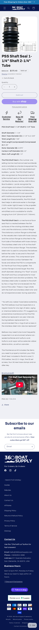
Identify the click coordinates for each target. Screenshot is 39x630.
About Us (7, 495)
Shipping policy (27, 622)
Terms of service (14, 622)
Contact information (20, 626)
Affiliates (7, 505)
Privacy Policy (9, 521)
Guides (7, 485)
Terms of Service (10, 526)
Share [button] (6, 405)
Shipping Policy (10, 510)
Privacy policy (28, 619)
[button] (4, 8)
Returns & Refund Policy (13, 516)
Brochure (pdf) (8, 373)
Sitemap (7, 531)
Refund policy (17, 619)
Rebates (7, 490)
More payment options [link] (19, 107)
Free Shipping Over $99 (32, 119)
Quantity (5, 82)
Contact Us (8, 500)
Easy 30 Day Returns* (19, 119)
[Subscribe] (32, 446)
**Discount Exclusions (13, 581)
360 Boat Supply (18, 616)
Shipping (4, 74)
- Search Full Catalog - (13, 480)
